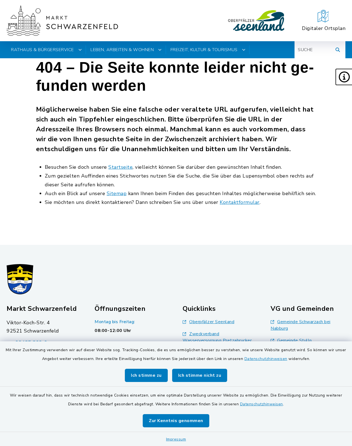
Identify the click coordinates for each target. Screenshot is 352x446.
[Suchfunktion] (337, 49)
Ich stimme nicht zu (199, 375)
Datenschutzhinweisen (265, 358)
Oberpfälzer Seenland (211, 322)
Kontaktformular (240, 202)
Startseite (120, 167)
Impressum (176, 439)
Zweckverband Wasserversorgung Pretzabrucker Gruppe (217, 340)
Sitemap (117, 193)
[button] (344, 77)
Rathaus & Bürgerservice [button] (42, 50)
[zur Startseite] (62, 20)
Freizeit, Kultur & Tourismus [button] (204, 50)
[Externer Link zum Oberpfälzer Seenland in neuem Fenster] (256, 21)
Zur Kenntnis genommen (176, 421)
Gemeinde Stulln (294, 340)
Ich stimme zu (146, 375)
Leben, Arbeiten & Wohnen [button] (122, 50)
